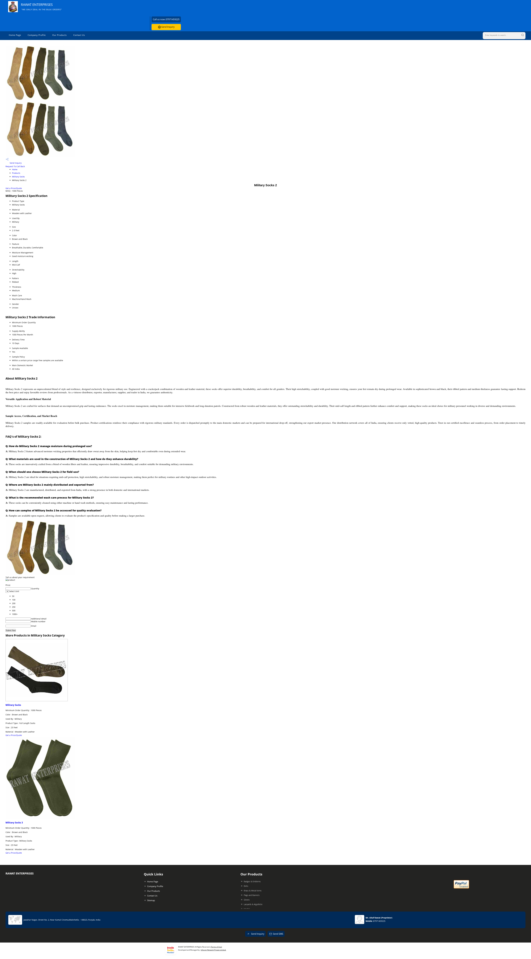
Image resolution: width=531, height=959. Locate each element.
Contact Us (79, 35)
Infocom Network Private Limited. (213, 950)
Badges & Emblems (252, 881)
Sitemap (151, 900)
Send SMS (278, 933)
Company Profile (37, 35)
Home (14, 169)
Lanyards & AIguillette (253, 904)
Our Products (59, 35)
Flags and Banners (252, 895)
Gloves (247, 899)
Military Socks (18, 176)
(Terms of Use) (216, 947)
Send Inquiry (168, 26)
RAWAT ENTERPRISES (41, 6)
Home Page (15, 35)
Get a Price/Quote (14, 188)
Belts (246, 886)
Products (16, 173)
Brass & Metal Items (252, 890)
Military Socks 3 (14, 822)
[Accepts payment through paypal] (461, 888)
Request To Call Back (15, 166)
